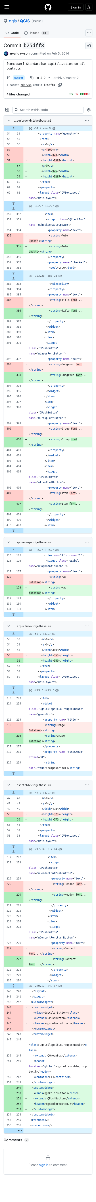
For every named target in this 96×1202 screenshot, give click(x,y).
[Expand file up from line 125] (13, 550)
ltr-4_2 (41, 78)
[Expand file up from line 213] (13, 693)
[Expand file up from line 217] (13, 851)
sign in (43, 1165)
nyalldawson (20, 53)
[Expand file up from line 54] (13, 128)
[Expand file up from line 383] (13, 278)
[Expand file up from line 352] (13, 208)
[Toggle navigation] (7, 7)
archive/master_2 (66, 78)
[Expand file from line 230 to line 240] (13, 986)
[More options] (86, 120)
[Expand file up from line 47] (13, 792)
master (18, 77)
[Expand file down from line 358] (13, 273)
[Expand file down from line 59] (13, 687)
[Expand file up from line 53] (13, 634)
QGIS (25, 21)
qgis (13, 21)
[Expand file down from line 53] (13, 846)
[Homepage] (48, 7)
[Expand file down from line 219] (13, 773)
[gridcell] (48, 128)
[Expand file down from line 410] (13, 530)
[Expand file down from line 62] (13, 203)
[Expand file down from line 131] (13, 614)
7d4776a (26, 84)
